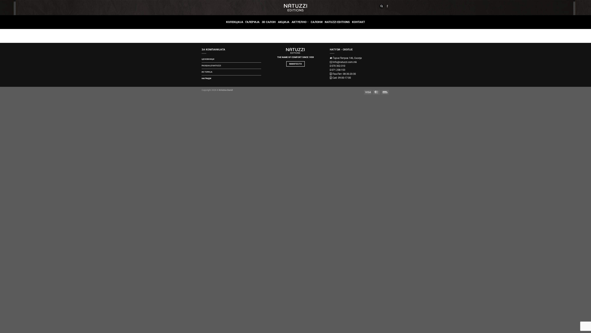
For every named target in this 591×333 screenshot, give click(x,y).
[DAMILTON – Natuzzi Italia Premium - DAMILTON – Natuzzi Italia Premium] (295, 7)
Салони (317, 22)
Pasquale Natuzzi (211, 65)
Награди (206, 78)
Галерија (252, 22)
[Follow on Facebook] (387, 6)
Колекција (234, 22)
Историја (207, 72)
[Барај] (381, 6)
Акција (283, 22)
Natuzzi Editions (337, 22)
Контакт (358, 22)
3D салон (269, 22)
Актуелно (299, 22)
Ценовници (208, 59)
